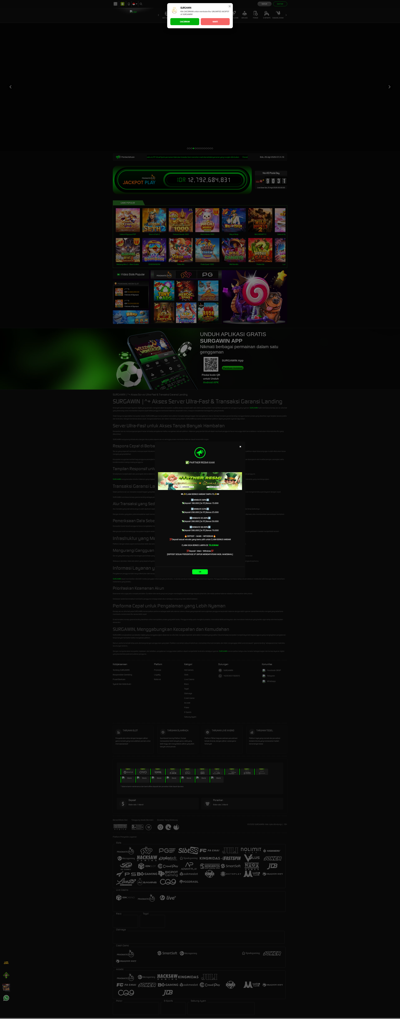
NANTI (215, 21)
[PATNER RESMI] (200, 481)
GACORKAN (185, 21)
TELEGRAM (213, 545)
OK (200, 571)
